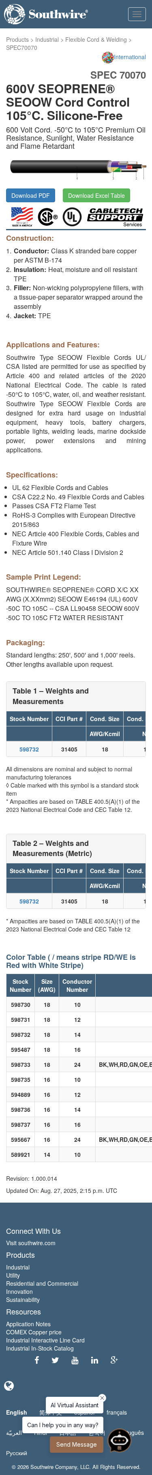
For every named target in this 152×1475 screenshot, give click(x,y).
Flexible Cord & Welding (96, 39)
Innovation (19, 1291)
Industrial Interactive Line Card (45, 1340)
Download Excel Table (96, 195)
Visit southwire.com (31, 1243)
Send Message (76, 1444)
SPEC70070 (21, 47)
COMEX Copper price (34, 1332)
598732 (29, 749)
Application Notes (28, 1324)
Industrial (47, 39)
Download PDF (30, 195)
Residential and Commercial (42, 1283)
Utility (13, 1275)
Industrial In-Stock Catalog (40, 1348)
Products (17, 39)
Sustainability (23, 1299)
